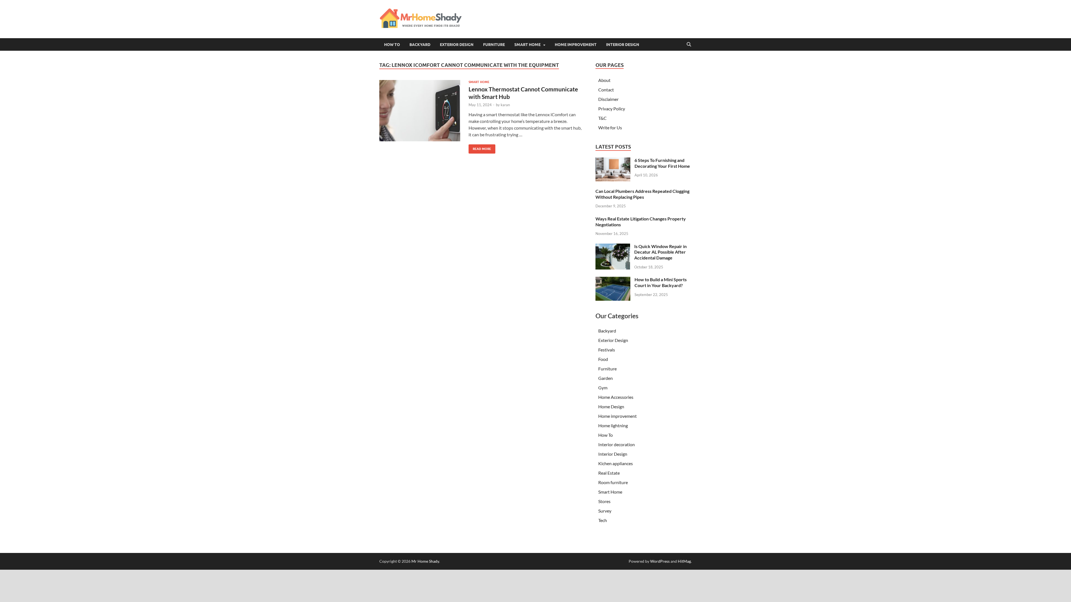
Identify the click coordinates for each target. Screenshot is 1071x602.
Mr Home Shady (425, 561)
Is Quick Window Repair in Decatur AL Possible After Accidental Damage (660, 252)
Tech (602, 520)
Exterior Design (457, 44)
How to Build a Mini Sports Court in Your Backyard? (661, 282)
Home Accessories (615, 397)
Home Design (611, 406)
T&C (602, 118)
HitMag (684, 561)
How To (392, 44)
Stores (604, 501)
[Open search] (689, 44)
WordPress (660, 561)
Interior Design (622, 44)
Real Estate (609, 472)
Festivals (606, 349)
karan (505, 105)
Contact (606, 89)
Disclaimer (608, 99)
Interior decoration (616, 444)
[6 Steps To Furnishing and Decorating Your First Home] (612, 160)
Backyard (419, 44)
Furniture (494, 44)
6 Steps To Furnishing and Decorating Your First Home (662, 163)
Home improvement (576, 44)
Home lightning (613, 425)
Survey (604, 510)
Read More (480, 147)
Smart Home (527, 44)
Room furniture (613, 482)
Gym (602, 387)
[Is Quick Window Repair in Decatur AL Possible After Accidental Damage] (612, 246)
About (604, 80)
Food (603, 359)
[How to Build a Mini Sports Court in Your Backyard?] (612, 280)
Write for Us (610, 127)
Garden (605, 378)
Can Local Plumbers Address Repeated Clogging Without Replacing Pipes (642, 194)
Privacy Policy (611, 108)
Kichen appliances (615, 463)
